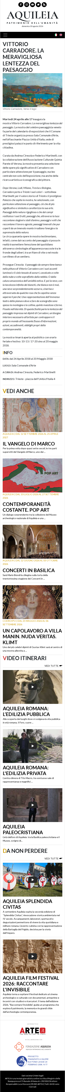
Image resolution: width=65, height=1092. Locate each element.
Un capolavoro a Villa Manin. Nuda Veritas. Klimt (32, 636)
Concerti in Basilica (29, 570)
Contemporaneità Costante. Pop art (26, 507)
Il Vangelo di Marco (29, 444)
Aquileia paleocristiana (23, 829)
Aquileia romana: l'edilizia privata (26, 770)
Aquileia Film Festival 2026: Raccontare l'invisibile (31, 983)
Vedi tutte (51, 665)
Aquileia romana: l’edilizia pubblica (26, 711)
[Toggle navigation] (6, 35)
